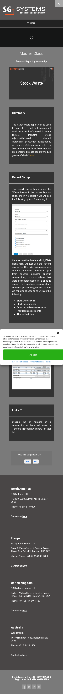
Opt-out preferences (20, 361)
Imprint (48, 361)
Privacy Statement (37, 361)
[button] (58, 332)
